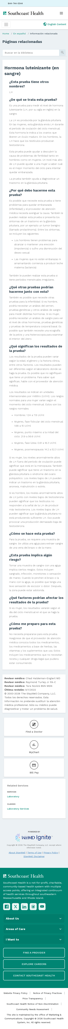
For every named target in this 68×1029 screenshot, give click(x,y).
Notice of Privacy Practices (47, 993)
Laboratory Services (18, 808)
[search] (30, 53)
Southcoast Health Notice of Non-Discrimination (33, 1004)
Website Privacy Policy (15, 993)
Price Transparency (32, 998)
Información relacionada (43, 33)
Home (5, 33)
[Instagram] (33, 906)
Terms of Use (34, 852)
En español (19, 33)
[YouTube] (42, 906)
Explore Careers (34, 964)
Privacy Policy (50, 852)
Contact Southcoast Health (34, 975)
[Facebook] (6, 906)
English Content (57, 24)
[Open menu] (61, 13)
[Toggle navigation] (6, 24)
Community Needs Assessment (32, 1009)
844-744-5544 (15, 3)
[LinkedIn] (24, 906)
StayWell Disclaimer (34, 856)
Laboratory (13, 796)
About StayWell (17, 852)
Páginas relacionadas (22, 41)
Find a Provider (34, 952)
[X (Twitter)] (15, 906)
